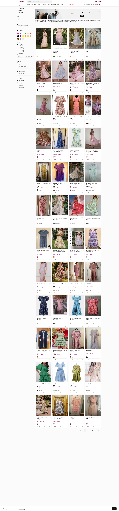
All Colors (21, 30)
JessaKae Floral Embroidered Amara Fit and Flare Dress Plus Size (92, 317)
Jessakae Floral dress (90, 50)
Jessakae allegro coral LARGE (76, 116)
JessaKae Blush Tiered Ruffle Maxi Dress (59, 50)
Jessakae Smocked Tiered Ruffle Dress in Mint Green (60, 351)
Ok (114, 508)
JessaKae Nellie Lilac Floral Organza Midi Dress (91, 117)
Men (32, 4)
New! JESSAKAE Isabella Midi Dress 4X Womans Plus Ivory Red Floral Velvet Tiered (58, 284)
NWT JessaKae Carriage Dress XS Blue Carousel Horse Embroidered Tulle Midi (75, 50)
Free (20, 64)
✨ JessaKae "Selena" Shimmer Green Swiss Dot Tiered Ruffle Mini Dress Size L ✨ (42, 384)
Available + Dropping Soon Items (25, 82)
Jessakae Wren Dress (74, 383)
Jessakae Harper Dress (74, 417)
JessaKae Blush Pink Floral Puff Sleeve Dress (76, 351)
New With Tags (22, 73)
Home (39, 4)
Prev (81, 430)
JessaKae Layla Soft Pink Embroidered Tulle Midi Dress (58, 317)
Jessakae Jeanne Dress (58, 83)
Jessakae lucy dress (41, 83)
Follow (82, 15)
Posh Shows (71, 4)
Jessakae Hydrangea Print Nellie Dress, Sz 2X (91, 84)
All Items (20, 63)
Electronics (44, 4)
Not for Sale (21, 87)
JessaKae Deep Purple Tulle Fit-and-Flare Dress (59, 184)
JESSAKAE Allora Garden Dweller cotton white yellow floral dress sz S (60, 217)
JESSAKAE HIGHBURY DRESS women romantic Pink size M (92, 151)
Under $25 (21, 45)
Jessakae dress (89, 283)
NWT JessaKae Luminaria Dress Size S (42, 284)
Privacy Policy (22, 509)
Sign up (99, 1)
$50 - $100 (21, 48)
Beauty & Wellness (55, 4)
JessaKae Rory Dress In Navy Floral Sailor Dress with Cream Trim (41, 317)
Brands (61, 4)
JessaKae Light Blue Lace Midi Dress (43, 251)
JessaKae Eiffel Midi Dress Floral (60, 116)
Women (28, 4)
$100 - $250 (21, 50)
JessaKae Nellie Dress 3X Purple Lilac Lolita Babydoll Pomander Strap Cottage (91, 251)
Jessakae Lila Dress (57, 383)
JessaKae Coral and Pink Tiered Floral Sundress (75, 217)
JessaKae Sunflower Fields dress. (42, 184)
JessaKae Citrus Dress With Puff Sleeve (74, 151)
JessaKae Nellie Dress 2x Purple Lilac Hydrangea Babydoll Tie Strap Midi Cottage (59, 418)
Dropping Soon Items (23, 83)
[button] (30, 1)
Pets (49, 4)
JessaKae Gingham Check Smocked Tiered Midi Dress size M (92, 217)
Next (99, 430)
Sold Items (21, 85)
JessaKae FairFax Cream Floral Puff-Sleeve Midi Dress (76, 184)
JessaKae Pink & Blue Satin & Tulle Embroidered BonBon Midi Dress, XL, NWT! (75, 251)
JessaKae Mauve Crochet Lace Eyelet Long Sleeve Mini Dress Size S (76, 284)
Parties (66, 4)
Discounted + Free (22, 66)
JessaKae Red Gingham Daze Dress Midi (43, 117)
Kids (35, 4)
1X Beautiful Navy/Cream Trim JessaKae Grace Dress (42, 351)
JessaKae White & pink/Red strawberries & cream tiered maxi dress (92, 384)
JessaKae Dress (89, 350)
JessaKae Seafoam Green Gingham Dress (91, 184)
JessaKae (22, 8)
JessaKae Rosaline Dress (42, 50)
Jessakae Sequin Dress (91, 417)
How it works (87, 4)
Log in (95, 1)
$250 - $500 (21, 51)
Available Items (22, 80)
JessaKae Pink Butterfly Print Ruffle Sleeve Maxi (42, 217)
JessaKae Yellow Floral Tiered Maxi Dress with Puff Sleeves (59, 251)
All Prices (21, 44)
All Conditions (22, 71)
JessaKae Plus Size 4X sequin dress (41, 151)
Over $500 (21, 53)
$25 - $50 (21, 47)
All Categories (20, 12)
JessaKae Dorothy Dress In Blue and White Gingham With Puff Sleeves (75, 317)
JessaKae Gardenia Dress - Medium (42, 418)
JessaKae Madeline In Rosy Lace (74, 84)
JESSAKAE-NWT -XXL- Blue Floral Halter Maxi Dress (58, 151)
